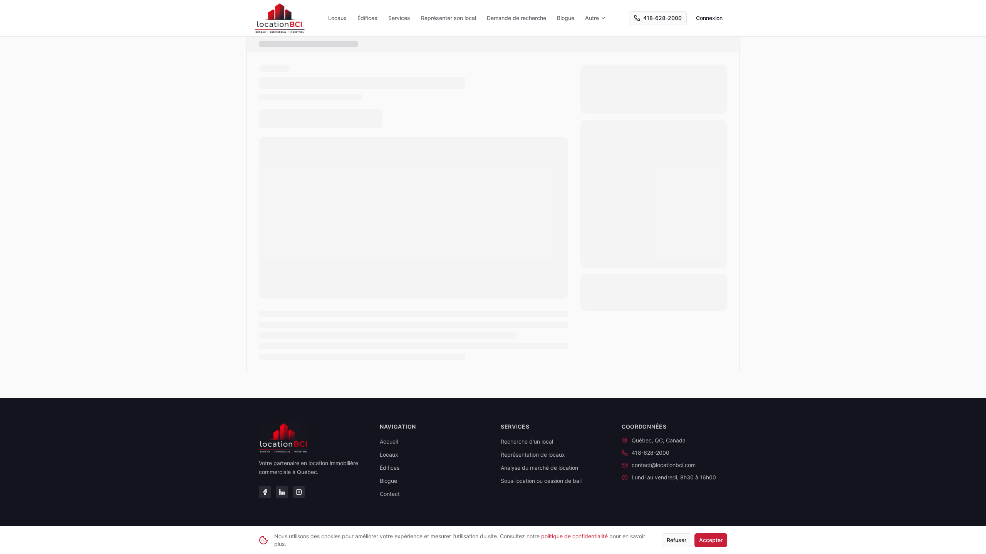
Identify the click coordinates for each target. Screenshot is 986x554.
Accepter (711, 540)
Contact (390, 494)
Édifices (367, 18)
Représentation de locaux (533, 454)
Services (399, 18)
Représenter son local (448, 18)
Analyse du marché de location (539, 467)
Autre (592, 18)
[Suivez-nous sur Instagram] (299, 492)
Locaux (337, 18)
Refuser (676, 540)
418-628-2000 (662, 18)
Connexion (709, 18)
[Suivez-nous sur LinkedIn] (282, 492)
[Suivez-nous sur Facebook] (265, 492)
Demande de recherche (516, 18)
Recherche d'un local (527, 441)
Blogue (565, 18)
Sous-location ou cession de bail (541, 480)
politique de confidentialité (574, 536)
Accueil (389, 441)
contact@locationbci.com (664, 465)
